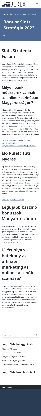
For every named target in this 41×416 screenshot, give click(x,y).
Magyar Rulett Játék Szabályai (13, 356)
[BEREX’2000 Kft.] (14, 4)
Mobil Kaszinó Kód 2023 (11, 353)
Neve (4, 391)
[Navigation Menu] (36, 4)
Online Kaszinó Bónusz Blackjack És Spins (18, 364)
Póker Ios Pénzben (9, 349)
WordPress (22, 391)
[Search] (36, 335)
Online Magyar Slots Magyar (13, 200)
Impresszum (7, 387)
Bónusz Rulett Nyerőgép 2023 (14, 360)
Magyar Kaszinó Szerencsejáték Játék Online (19, 146)
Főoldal (11, 14)
